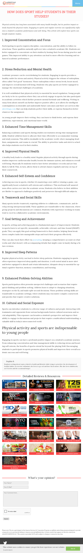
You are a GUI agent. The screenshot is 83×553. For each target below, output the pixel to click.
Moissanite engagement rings (68, 428)
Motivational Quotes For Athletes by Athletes (14, 467)
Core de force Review (41, 428)
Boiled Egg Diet (41, 453)
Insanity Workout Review (41, 390)
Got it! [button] (73, 548)
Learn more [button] (8, 550)
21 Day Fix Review (68, 402)
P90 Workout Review (14, 415)
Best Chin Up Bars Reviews (41, 441)
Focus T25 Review (68, 390)
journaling (37, 240)
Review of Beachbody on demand (14, 390)
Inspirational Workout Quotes (68, 453)
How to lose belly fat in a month (68, 441)
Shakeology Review (41, 402)
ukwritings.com (9, 109)
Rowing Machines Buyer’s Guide (14, 441)
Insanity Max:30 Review (14, 402)
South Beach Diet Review (14, 453)
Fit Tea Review (68, 415)
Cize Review (41, 415)
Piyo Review (14, 428)
